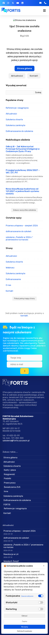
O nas (8, 285)
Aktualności (17, 76)
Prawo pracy (10, 483)
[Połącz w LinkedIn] (22, 3)
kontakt (24, 315)
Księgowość (9, 474)
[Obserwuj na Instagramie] (8, 3)
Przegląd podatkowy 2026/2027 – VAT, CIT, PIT (23, 171)
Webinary (10, 267)
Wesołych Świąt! (11, 561)
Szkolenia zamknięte (15, 125)
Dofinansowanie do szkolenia (19, 131)
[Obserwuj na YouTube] (17, 3)
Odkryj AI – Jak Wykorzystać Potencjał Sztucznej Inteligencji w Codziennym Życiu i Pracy (23, 149)
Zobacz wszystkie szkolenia (24, 210)
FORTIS (7, 504)
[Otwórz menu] (44, 10)
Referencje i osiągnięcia (17, 108)
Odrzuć (24, 616)
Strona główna (24, 68)
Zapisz (24, 621)
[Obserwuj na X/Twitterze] (12, 3)
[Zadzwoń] (45, 3)
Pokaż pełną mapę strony (24, 298)
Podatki (7, 478)
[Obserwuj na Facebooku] (4, 3)
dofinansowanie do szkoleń (18, 231)
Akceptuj (24, 627)
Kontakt (34, 76)
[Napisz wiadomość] (34, 3)
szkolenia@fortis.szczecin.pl (16, 440)
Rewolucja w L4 (11, 554)
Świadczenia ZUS (12, 487)
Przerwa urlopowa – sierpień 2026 (22, 225)
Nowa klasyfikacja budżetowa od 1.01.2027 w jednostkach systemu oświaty (22, 191)
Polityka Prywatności (24, 631)
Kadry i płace (10, 470)
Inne (6, 491)
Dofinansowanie (13, 279)
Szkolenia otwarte (14, 119)
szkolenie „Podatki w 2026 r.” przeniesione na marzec (19, 238)
